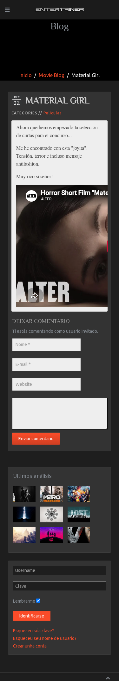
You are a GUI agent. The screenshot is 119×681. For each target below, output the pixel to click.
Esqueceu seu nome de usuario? (44, 638)
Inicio (25, 75)
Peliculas (52, 113)
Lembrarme (24, 601)
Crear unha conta (30, 645)
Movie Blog (51, 75)
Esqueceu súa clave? (33, 630)
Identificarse (31, 615)
